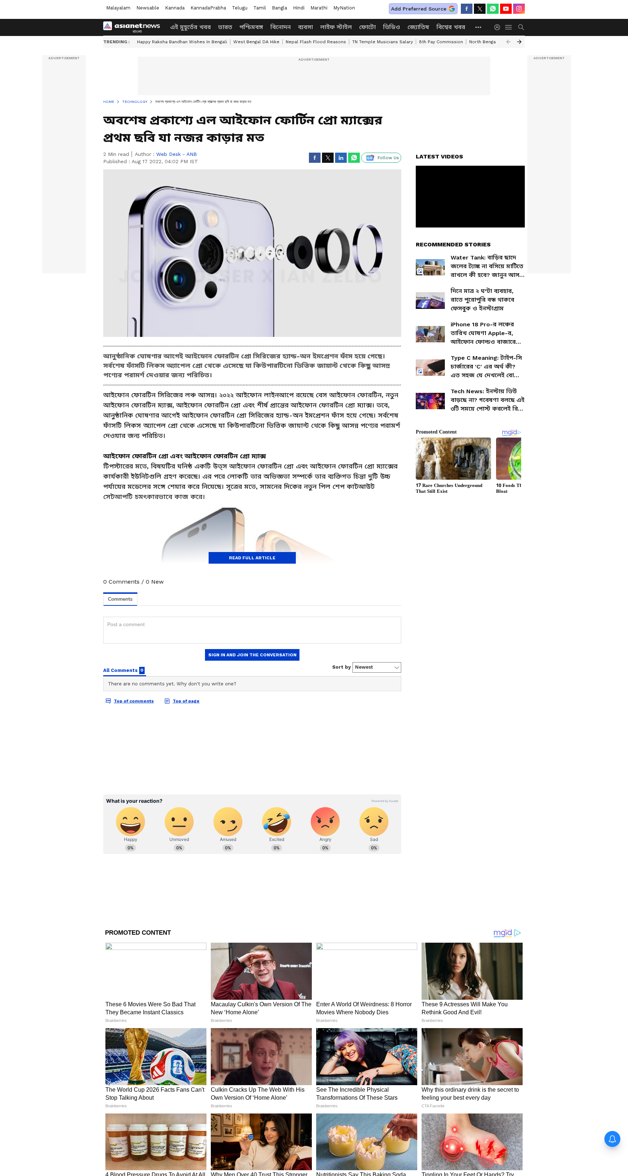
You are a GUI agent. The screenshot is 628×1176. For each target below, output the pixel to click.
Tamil (259, 8)
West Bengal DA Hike (256, 41)
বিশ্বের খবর (450, 27)
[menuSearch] (521, 27)
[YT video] (506, 9)
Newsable (147, 8)
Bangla (279, 8)
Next (519, 42)
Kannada (175, 8)
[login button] (499, 27)
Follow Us (388, 157)
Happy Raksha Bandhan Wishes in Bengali (182, 41)
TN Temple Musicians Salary (382, 41)
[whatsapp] (493, 9)
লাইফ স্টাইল (336, 27)
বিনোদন (280, 27)
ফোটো (367, 27)
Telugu (239, 8)
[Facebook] (466, 9)
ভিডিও (391, 27)
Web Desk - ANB (176, 154)
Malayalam (118, 8)
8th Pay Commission (441, 41)
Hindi (299, 8)
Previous (508, 42)
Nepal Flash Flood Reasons (316, 41)
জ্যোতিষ (418, 27)
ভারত (225, 27)
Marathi (318, 8)
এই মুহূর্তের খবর (190, 27)
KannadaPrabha (208, 8)
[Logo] (134, 27)
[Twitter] (480, 9)
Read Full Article (252, 557)
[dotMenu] (478, 27)
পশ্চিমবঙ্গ (251, 27)
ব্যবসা (305, 27)
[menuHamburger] (508, 27)
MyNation (344, 8)
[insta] (519, 9)
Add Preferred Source (418, 9)
